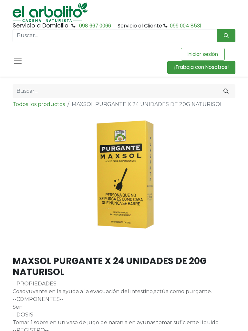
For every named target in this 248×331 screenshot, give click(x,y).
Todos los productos (39, 104)
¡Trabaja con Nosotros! (201, 67)
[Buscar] (226, 91)
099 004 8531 (186, 25)
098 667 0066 (95, 25)
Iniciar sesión (203, 54)
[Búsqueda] (226, 35)
